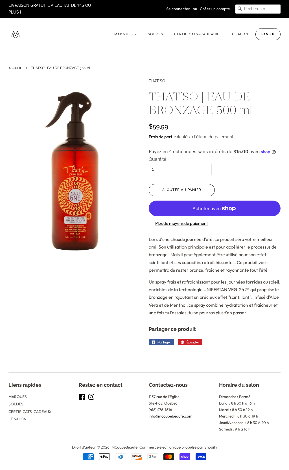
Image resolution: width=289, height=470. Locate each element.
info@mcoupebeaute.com (170, 416)
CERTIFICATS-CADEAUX (196, 34)
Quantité (157, 159)
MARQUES (124, 34)
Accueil (15, 68)
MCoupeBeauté (124, 447)
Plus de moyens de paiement (181, 223)
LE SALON (238, 34)
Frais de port (160, 136)
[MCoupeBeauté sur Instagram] (91, 398)
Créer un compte (215, 8)
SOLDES (155, 34)
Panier (268, 34)
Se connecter (178, 8)
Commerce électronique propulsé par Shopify (178, 447)
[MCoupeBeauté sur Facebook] (82, 398)
